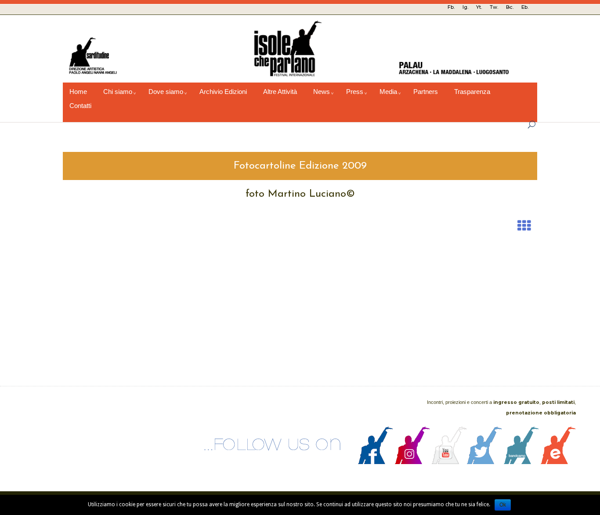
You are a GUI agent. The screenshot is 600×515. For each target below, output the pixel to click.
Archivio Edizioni (223, 91)
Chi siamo (117, 91)
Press (354, 91)
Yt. (479, 7)
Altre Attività (280, 91)
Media (388, 91)
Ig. (465, 7)
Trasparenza (472, 91)
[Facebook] (375, 462)
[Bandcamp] (521, 462)
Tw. (494, 7)
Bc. (509, 7)
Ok (502, 505)
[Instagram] (412, 462)
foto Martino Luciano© (300, 194)
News (321, 91)
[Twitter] (484, 462)
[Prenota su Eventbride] (558, 462)
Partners (425, 91)
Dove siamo (165, 91)
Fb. (451, 7)
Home (78, 91)
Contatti (80, 105)
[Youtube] (449, 462)
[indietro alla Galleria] (524, 225)
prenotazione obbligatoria (541, 413)
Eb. (524, 7)
